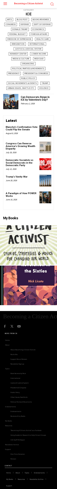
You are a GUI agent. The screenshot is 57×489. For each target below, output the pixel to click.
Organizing (28, 63)
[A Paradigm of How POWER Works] (45, 197)
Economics (38, 29)
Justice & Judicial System (28, 49)
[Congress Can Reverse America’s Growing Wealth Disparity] (45, 147)
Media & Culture (21, 58)
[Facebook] (4, 326)
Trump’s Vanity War (17, 176)
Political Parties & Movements (28, 68)
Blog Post (22, 19)
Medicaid (39, 58)
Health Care (42, 39)
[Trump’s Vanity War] (45, 181)
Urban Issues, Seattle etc (21, 88)
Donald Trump (20, 29)
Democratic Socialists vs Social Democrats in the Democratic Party (19, 163)
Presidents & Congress (36, 73)
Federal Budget (17, 34)
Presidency (13, 73)
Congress (11, 24)
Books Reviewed (41, 19)
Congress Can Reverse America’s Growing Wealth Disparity (20, 146)
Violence (44, 88)
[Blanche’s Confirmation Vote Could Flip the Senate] (45, 131)
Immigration (18, 44)
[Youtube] (19, 326)
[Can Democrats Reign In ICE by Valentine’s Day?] (10, 101)
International (37, 44)
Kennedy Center (18, 54)
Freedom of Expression (19, 39)
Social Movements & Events (22, 83)
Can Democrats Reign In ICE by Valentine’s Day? (35, 98)
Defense (25, 24)
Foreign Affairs (39, 34)
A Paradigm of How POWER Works (21, 194)
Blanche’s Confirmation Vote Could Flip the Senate (22, 128)
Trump (45, 83)
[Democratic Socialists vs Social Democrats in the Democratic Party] (45, 164)
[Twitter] (11, 326)
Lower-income (38, 54)
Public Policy (28, 78)
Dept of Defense (42, 24)
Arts (9, 19)
